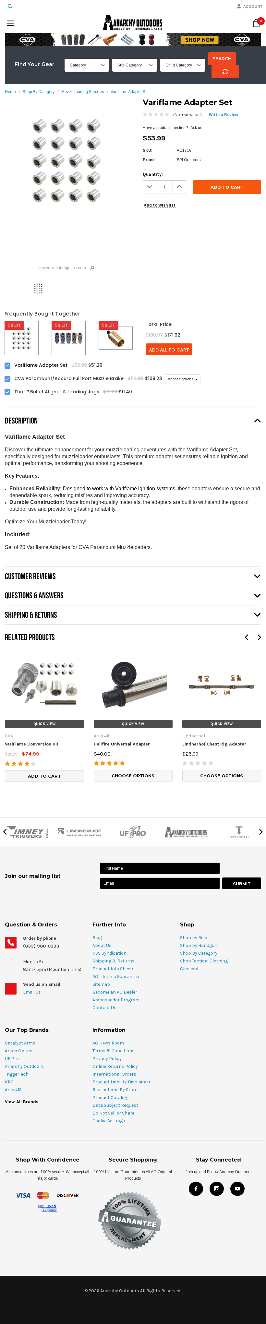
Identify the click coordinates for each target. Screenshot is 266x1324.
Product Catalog (109, 1097)
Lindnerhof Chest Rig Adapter (214, 744)
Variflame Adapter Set (130, 91)
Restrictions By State (114, 1089)
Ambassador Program (115, 1000)
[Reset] (225, 71)
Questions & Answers (34, 595)
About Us (102, 945)
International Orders (114, 1074)
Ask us (196, 127)
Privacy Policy (107, 1058)
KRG (9, 1082)
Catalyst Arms (20, 1043)
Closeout (189, 969)
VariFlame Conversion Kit (31, 744)
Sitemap (101, 984)
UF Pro (12, 1058)
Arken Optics (18, 1051)
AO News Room (108, 1043)
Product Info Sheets (113, 969)
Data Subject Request (115, 1105)
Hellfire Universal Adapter (122, 744)
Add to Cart (44, 776)
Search (222, 59)
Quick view (44, 724)
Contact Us (104, 1007)
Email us (32, 992)
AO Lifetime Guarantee (115, 976)
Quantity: (153, 174)
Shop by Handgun (198, 945)
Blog (97, 937)
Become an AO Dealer (114, 992)
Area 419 (13, 1089)
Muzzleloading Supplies (82, 91)
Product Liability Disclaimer (121, 1082)
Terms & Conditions (113, 1051)
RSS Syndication (109, 953)
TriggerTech (17, 1074)
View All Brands (22, 1101)
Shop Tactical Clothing (204, 961)
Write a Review (223, 115)
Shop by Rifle (193, 937)
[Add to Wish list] (10, 653)
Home (10, 91)
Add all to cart (169, 350)
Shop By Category (38, 91)
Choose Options (133, 775)
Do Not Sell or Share (113, 1113)
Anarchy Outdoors (24, 1066)
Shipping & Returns (113, 961)
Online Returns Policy (115, 1066)
